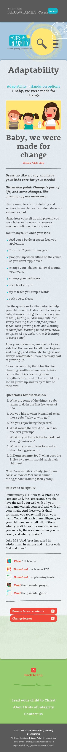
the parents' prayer (31, 585)
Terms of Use (50, 737)
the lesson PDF (31, 569)
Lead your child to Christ (33, 700)
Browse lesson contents (28, 611)
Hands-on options (45, 86)
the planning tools (34, 577)
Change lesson (22, 618)
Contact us (33, 714)
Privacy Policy (35, 737)
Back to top (33, 675)
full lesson (25, 561)
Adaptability (17, 86)
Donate (53, 10)
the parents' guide (30, 593)
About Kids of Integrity (33, 707)
